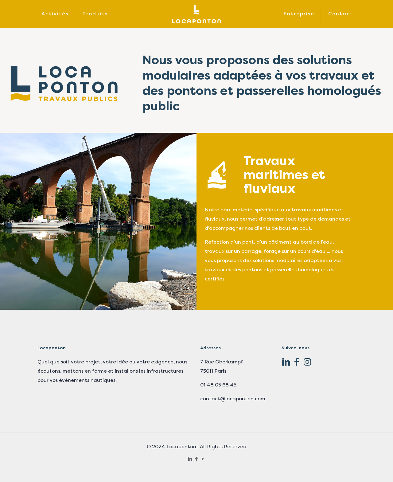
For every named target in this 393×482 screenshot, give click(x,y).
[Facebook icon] (196, 459)
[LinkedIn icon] (190, 459)
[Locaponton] (196, 14)
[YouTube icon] (203, 459)
